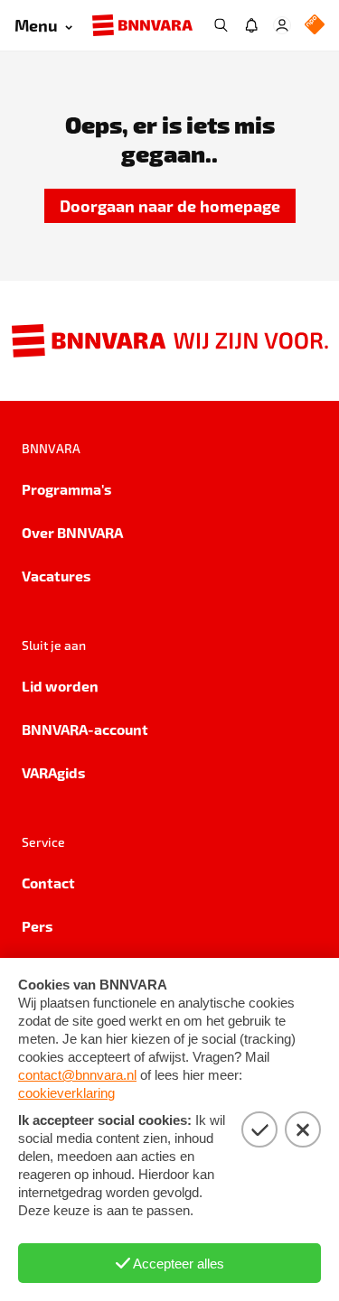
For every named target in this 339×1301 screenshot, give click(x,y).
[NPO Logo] (315, 25)
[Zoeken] (220, 25)
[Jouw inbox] (251, 25)
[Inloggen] (282, 25)
